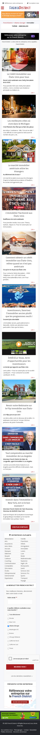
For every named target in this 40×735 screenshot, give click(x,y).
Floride (8, 396)
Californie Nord (11, 418)
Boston (8, 410)
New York (9, 399)
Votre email (9, 377)
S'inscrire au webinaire (20, 360)
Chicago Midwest (11, 414)
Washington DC (10, 407)
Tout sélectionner (11, 392)
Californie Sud (10, 422)
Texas (8, 425)
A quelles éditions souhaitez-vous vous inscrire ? (17, 387)
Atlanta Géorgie (11, 403)
